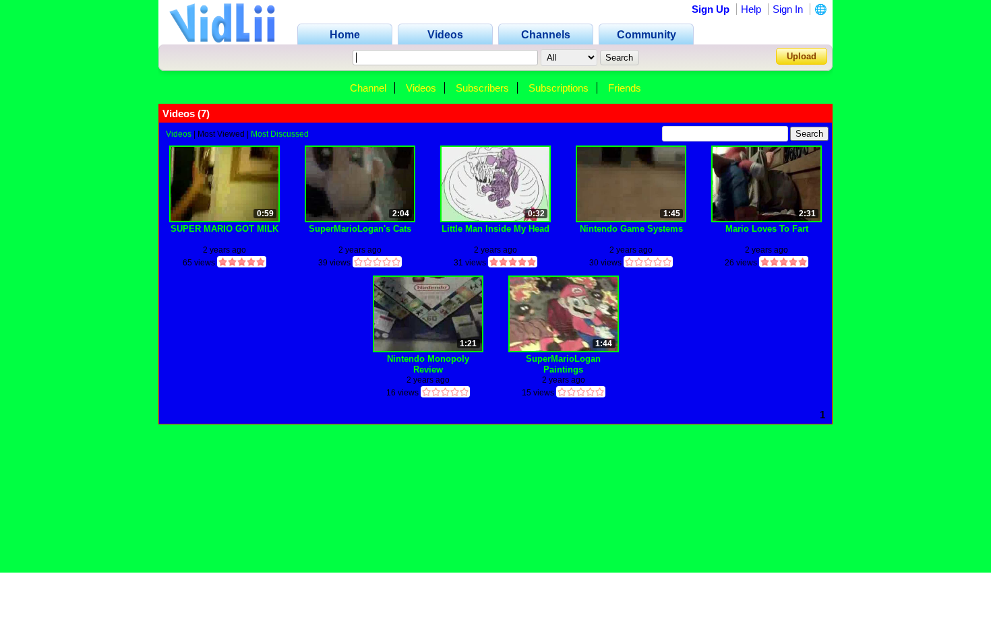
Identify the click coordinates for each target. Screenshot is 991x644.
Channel (368, 88)
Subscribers (482, 88)
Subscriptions (559, 88)
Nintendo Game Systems (631, 229)
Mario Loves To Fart (766, 229)
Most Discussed (280, 134)
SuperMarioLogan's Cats (360, 229)
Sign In (788, 9)
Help (751, 9)
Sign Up (710, 9)
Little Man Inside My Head (495, 229)
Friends (624, 88)
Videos (421, 88)
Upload (801, 56)
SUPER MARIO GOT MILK (224, 229)
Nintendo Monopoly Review (428, 364)
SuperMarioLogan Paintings (563, 364)
